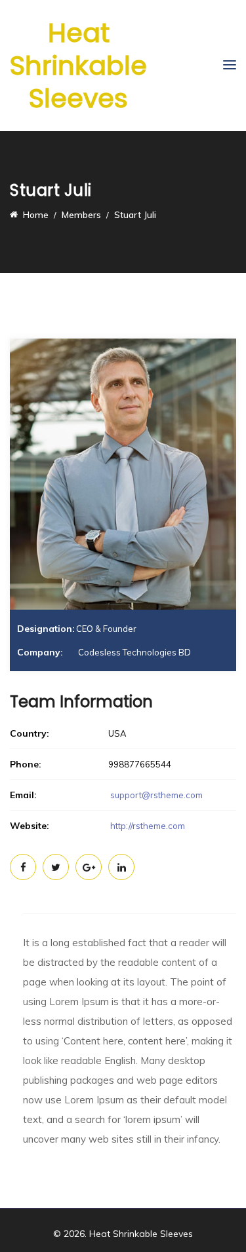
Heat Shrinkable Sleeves (78, 65)
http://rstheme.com (146, 825)
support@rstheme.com (156, 795)
